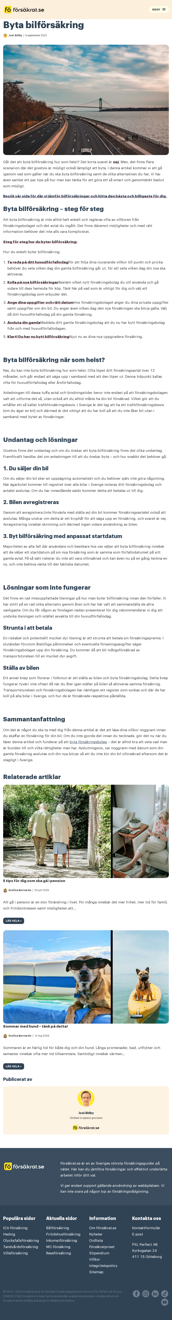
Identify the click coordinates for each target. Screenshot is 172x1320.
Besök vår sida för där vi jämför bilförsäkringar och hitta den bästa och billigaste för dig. (85, 196)
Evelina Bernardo (20, 890)
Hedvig (9, 1234)
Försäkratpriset (102, 1247)
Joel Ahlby (15, 35)
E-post (137, 1234)
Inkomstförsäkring (61, 1240)
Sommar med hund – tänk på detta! (35, 1026)
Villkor (94, 1259)
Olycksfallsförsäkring (21, 1240)
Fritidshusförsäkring (63, 1234)
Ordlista (96, 1240)
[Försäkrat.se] (50, 9)
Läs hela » (12, 921)
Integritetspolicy (103, 1266)
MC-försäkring (58, 1247)
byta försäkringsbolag (88, 742)
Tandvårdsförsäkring (20, 1247)
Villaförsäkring (15, 1253)
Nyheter (96, 1234)
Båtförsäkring (57, 1228)
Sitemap (96, 1272)
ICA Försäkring (15, 1228)
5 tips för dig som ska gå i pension (34, 881)
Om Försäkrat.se (102, 1228)
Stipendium (99, 1253)
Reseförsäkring (58, 1253)
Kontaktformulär (146, 1228)
